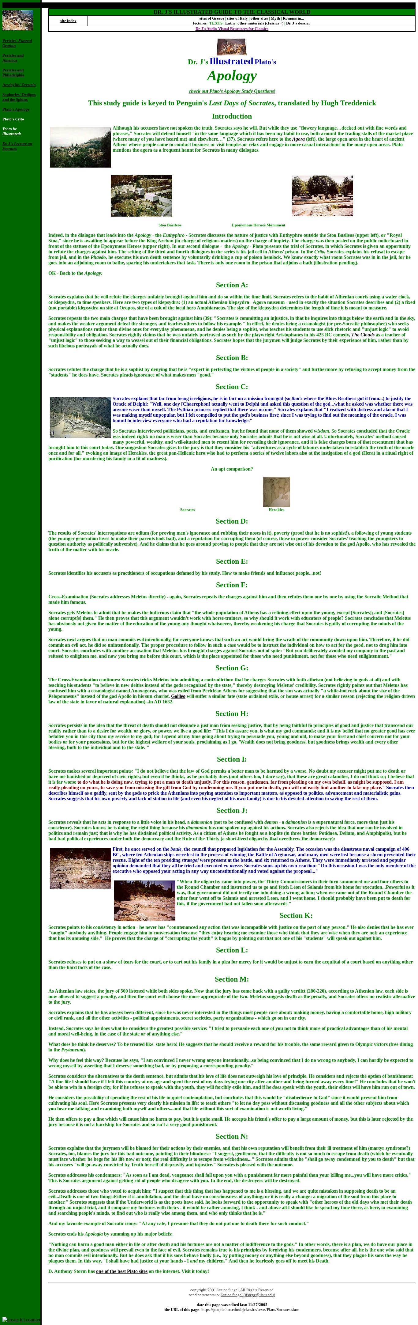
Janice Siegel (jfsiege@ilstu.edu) (248, 1295)
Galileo (178, 696)
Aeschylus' (19, 84)
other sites (259, 18)
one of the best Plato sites (121, 1271)
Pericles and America (13, 57)
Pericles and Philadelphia (13, 72)
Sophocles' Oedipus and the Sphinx (19, 97)
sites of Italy (237, 18)
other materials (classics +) (260, 23)
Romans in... (293, 18)
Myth (275, 18)
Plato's (16, 109)
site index (68, 20)
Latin (230, 23)
